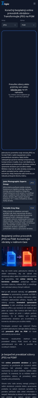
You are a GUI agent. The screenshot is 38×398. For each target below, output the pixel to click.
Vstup (3, 20)
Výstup (22, 20)
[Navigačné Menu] (34, 3)
